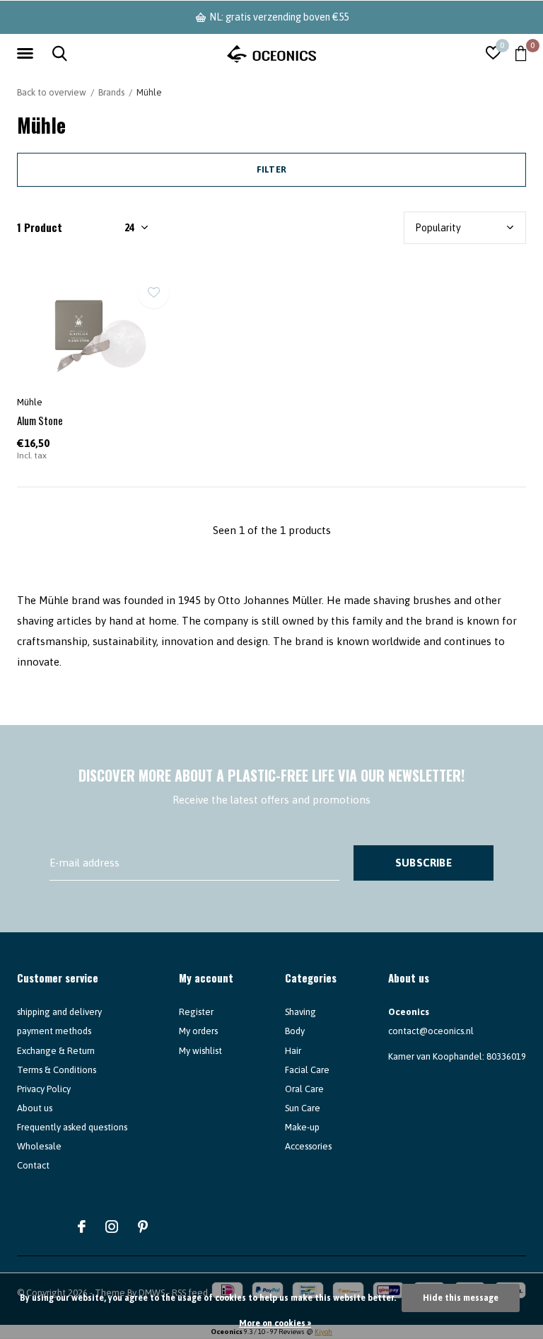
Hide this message (460, 1298)
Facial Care (307, 1070)
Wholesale (39, 1146)
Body (295, 1031)
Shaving (300, 1012)
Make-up (302, 1127)
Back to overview (51, 92)
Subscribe (423, 863)
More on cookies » (275, 1323)
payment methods (54, 1031)
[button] (27, 53)
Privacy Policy (44, 1089)
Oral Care (304, 1089)
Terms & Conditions (56, 1070)
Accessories (308, 1146)
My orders (198, 1031)
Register (196, 1012)
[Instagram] (111, 1226)
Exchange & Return (56, 1050)
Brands (111, 92)
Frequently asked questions (72, 1127)
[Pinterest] (143, 1226)
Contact (33, 1165)
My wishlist (200, 1050)
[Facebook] (82, 1226)
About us (34, 1108)
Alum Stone (40, 420)
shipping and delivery (59, 1012)
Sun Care (302, 1108)
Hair (293, 1050)
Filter (271, 169)
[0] (520, 53)
